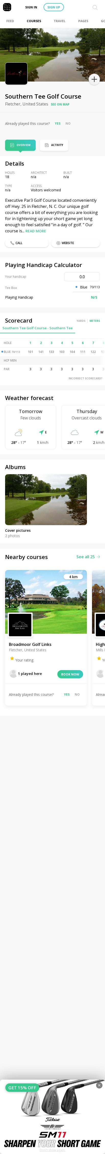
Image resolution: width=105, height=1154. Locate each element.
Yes (57, 123)
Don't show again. (52, 1150)
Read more (35, 231)
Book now (70, 674)
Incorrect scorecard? (85, 378)
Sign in (31, 7)
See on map (60, 104)
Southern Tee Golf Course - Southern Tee (38, 328)
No (68, 123)
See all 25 (85, 557)
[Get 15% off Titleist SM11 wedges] (52, 1117)
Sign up (53, 7)
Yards (81, 321)
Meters (94, 321)
